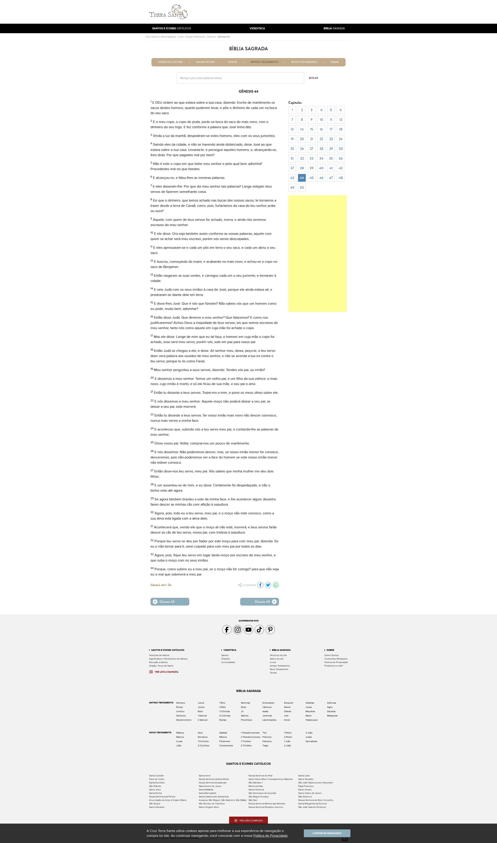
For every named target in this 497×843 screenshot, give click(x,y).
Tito (264, 732)
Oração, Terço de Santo (161, 665)
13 (292, 129)
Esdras (222, 720)
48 (341, 177)
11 (331, 119)
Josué (201, 702)
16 (321, 129)
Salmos (244, 715)
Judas (309, 737)
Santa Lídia (303, 775)
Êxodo (179, 707)
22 (321, 139)
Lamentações (269, 720)
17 (331, 129)
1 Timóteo (246, 741)
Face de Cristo (156, 779)
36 (341, 158)
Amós (287, 720)
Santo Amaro (305, 789)
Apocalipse (311, 741)
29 (331, 148)
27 (311, 148)
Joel (286, 715)
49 (292, 187)
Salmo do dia (205, 62)
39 (312, 168)
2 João (287, 745)
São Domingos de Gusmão (262, 793)
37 (292, 168)
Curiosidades (228, 662)
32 (302, 158)
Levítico (180, 711)
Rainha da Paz (255, 786)
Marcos (180, 737)
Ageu (330, 707)
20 (302, 139)
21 (311, 139)
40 (321, 168)
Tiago (265, 745)
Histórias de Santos (159, 655)
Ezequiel (288, 702)
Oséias (287, 711)
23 (331, 139)
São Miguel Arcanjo (258, 796)
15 (311, 129)
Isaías (265, 711)
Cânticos (267, 707)
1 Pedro (288, 732)
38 (302, 168)
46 (321, 177)
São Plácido (155, 786)
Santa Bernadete (207, 793)
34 (321, 158)
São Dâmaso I (255, 782)
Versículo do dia (170, 62)
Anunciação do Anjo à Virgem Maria (167, 800)
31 (292, 158)
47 (331, 177)
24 (341, 139)
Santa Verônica (256, 789)
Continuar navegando (327, 833)
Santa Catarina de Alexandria (214, 796)
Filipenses (224, 741)
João (178, 745)
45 (312, 177)
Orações (225, 658)
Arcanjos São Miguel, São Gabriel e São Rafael (223, 800)
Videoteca (229, 650)
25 (292, 148)
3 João (309, 732)
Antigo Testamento (195, 36)
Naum (309, 715)
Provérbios (246, 720)
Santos (225, 655)
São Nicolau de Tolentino (212, 803)
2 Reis (222, 707)
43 (292, 177)
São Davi (252, 800)
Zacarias (331, 711)
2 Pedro (288, 737)
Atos (200, 732)
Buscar (313, 78)
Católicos (171, 28)
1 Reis (222, 702)
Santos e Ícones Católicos (167, 650)
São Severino (305, 796)
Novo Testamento (304, 62)
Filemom (267, 737)
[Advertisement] (275, 12)
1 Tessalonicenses (250, 732)
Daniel (287, 707)
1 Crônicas (224, 711)
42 (341, 168)
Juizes (201, 707)
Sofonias (331, 702)
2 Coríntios (203, 745)
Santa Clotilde (156, 775)
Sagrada (334, 28)
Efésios (223, 737)
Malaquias (332, 715)
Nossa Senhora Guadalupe (213, 782)
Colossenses (226, 745)
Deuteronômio (183, 720)
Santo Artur (155, 789)
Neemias (245, 702)
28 (321, 148)
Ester (243, 707)
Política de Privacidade (336, 662)
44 (302, 177)
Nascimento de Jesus (210, 786)
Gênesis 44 (224, 36)
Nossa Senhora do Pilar (260, 775)
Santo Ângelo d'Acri (209, 807)
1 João (287, 741)
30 (341, 148)
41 (331, 168)
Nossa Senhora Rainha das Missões (266, 803)
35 (331, 158)
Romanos (203, 737)
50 (302, 187)
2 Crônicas (224, 715)
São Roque (154, 803)
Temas (334, 62)
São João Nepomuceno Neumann (315, 782)
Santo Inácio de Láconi (310, 793)
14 (302, 129)
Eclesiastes (268, 702)
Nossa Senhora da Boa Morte (214, 779)
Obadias (310, 702)
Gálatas (223, 732)
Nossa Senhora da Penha (162, 796)
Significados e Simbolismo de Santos (168, 658)
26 (302, 148)
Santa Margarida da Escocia (312, 803)
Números (181, 715)
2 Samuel (203, 720)
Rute (200, 711)
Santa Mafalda (206, 789)
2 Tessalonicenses (250, 737)
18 (340, 129)
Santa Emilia (155, 793)
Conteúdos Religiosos (336, 658)
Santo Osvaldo (305, 779)
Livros (180, 36)
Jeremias (267, 715)
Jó (242, 711)
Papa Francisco (306, 786)
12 (340, 119)
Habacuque (312, 720)
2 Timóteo (246, 745)
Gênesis (211, 36)
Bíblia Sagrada (168, 36)
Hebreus (267, 741)
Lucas (179, 741)
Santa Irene (205, 775)
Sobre (330, 650)
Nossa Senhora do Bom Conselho (315, 800)
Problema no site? (333, 665)
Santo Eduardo (156, 807)
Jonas (309, 707)
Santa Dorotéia (156, 782)
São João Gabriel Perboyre (312, 807)
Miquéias (310, 711)
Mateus (180, 732)
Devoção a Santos (158, 662)
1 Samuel (202, 715)
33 (312, 158)
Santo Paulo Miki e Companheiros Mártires (270, 779)
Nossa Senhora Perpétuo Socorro (265, 807)
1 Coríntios (203, 741)
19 (292, 139)
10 (321, 119)
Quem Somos (331, 655)
